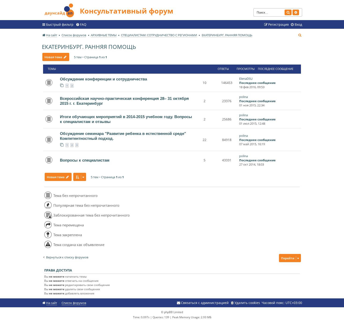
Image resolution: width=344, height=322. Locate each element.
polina (243, 97)
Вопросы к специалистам (85, 160)
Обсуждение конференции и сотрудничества (103, 79)
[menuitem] (81, 25)
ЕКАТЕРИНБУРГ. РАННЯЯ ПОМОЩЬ (89, 47)
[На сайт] (61, 9)
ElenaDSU (246, 78)
